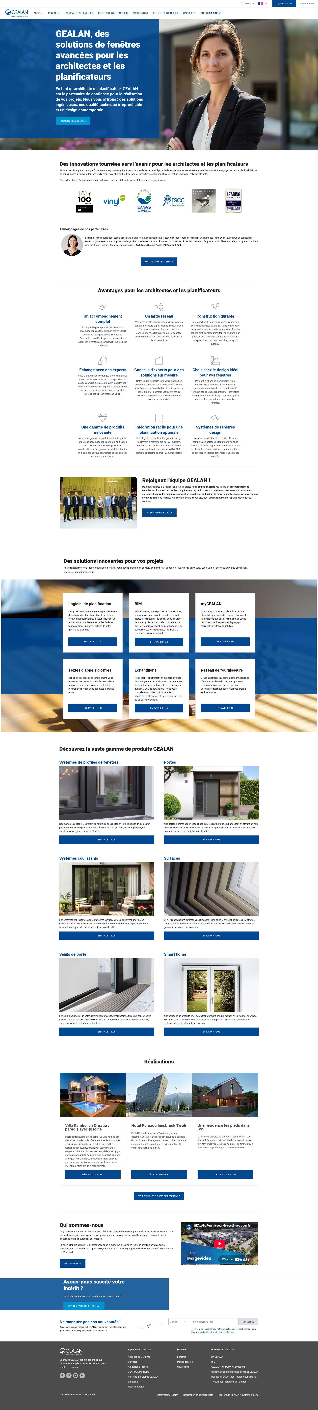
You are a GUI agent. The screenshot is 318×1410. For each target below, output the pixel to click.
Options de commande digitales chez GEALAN (234, 1371)
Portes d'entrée (185, 1361)
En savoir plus (106, 839)
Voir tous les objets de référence (159, 1196)
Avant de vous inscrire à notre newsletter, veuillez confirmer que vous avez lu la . (223, 1330)
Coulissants (183, 1366)
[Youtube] (75, 1375)
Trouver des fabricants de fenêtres (228, 1381)
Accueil (38, 13)
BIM (213, 1361)
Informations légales (167, 1395)
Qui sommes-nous (211, 13)
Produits (53, 13)
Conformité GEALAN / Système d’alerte (238, 1395)
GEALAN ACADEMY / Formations (228, 1366)
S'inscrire (248, 1321)
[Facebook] (62, 1375)
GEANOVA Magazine (138, 1371)
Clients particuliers (165, 13)
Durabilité (133, 1381)
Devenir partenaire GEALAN (84, 1306)
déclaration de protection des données (217, 1332)
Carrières (189, 13)
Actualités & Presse (138, 1366)
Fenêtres (181, 1357)
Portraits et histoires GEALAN (143, 1376)
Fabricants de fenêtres (78, 13)
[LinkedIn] (82, 1375)
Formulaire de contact (159, 261)
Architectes (140, 13)
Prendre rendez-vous (73, 120)
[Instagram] (69, 1375)
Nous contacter (136, 1386)
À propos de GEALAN (139, 1357)
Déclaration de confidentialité (198, 1395)
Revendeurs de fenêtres (113, 13)
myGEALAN (282, 3)
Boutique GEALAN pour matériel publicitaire (233, 1376)
